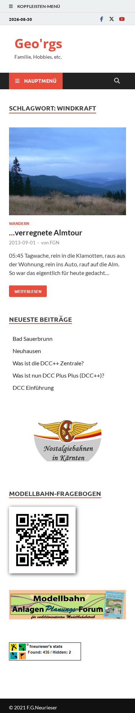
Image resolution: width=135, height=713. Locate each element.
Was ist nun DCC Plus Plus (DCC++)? (58, 375)
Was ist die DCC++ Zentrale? (48, 363)
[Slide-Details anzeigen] (68, 434)
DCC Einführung (33, 387)
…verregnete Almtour (45, 232)
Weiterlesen (25, 289)
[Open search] (117, 81)
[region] (68, 437)
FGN (54, 242)
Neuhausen (27, 350)
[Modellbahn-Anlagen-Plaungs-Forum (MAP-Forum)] (67, 603)
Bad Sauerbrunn (33, 338)
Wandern (19, 223)
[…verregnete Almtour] (67, 172)
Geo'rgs (38, 43)
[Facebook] (101, 19)
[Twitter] (111, 19)
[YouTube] (121, 19)
